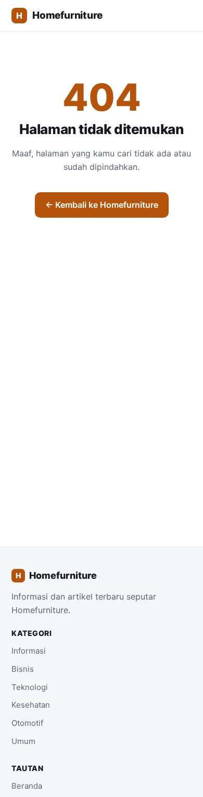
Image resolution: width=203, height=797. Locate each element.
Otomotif (27, 723)
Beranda (26, 786)
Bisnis (22, 669)
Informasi (28, 651)
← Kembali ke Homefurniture (101, 205)
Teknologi (29, 687)
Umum (23, 741)
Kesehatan (30, 705)
